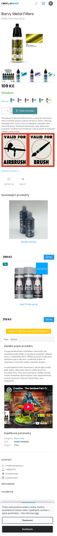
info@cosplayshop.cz (15, 465)
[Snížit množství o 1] (11, 112)
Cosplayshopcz (12, 473)
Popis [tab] (6, 339)
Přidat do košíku (26, 110)
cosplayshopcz (12, 477)
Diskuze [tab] (14, 339)
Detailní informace (9, 171)
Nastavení (27, 520)
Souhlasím (27, 529)
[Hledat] (36, 3)
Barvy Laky (19, 438)
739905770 (10, 469)
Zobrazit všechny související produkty (28, 331)
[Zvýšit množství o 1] (11, 109)
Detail (49, 257)
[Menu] (51, 3)
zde (37, 513)
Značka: (12, 18)
